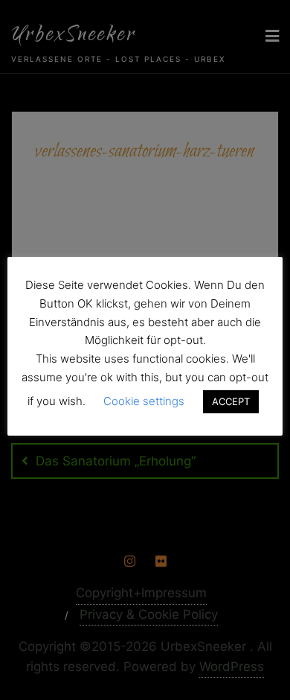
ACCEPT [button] (231, 401)
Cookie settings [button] (143, 401)
